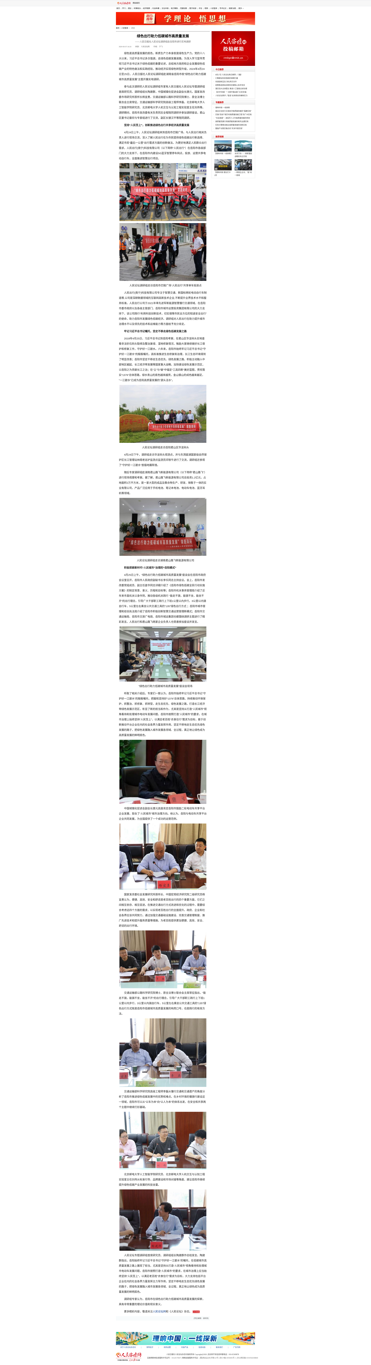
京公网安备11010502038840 (247, 1358)
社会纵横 (155, 8)
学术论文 (223, 8)
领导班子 (149, 1347)
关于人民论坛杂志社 (128, 1347)
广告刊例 (236, 1347)
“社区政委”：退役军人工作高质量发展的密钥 (232, 118)
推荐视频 (219, 137)
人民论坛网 (159, 1311)
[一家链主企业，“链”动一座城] (243, 160)
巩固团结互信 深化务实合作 (226, 82)
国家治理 (232, 8)
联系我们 (219, 1347)
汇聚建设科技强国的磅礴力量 (226, 78)
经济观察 (146, 8)
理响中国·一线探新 (222, 108)
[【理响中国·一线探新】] (223, 141)
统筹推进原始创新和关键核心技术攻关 (230, 85)
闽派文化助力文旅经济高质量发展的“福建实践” (233, 111)
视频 (206, 8)
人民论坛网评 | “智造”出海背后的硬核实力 (231, 96)
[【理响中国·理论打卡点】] (223, 160)
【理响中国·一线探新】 (223, 154)
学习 (124, 8)
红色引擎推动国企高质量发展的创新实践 (231, 125)
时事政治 (137, 8)
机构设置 (167, 1347)
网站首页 (136, 3)
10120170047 (176, 1358)
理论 (129, 8)
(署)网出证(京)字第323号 (209, 1358)
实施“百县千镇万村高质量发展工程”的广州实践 (233, 115)
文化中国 (165, 8)
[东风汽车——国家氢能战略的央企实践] (243, 141)
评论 (200, 8)
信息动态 (202, 1347)
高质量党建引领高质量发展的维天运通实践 (231, 122)
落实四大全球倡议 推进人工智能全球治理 (231, 89)
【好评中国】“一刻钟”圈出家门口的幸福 (230, 92)
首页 (118, 8)
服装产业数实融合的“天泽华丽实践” (229, 128)
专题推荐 (219, 102)
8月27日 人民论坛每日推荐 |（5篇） (229, 75)
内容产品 (184, 1347)
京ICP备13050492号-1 (228, 1358)
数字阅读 (192, 8)
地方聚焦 (174, 8)
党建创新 (183, 8)
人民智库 (213, 8)
